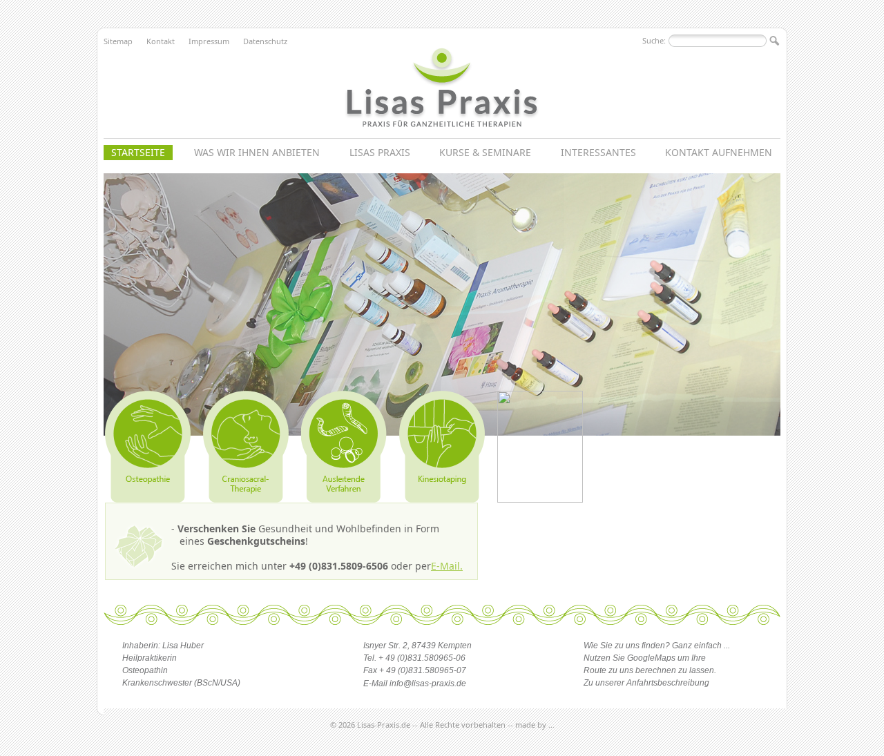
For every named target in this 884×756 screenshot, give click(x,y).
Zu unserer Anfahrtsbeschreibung (646, 683)
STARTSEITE (138, 152)
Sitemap (118, 41)
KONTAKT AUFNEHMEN (718, 152)
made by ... (535, 724)
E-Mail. (447, 565)
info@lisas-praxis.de (428, 683)
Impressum (209, 41)
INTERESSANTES (598, 152)
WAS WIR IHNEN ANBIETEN (257, 152)
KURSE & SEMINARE (485, 152)
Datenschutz (265, 41)
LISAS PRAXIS (379, 152)
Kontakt (160, 41)
